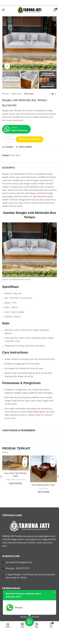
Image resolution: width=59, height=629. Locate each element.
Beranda (5, 94)
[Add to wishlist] (24, 459)
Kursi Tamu (29, 94)
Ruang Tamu (17, 94)
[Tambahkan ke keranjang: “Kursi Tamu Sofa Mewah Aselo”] (24, 464)
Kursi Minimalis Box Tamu (43, 485)
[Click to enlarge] (7, 66)
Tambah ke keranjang (29, 139)
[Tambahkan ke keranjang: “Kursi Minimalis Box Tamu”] (52, 464)
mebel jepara (43, 536)
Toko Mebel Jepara (36, 412)
